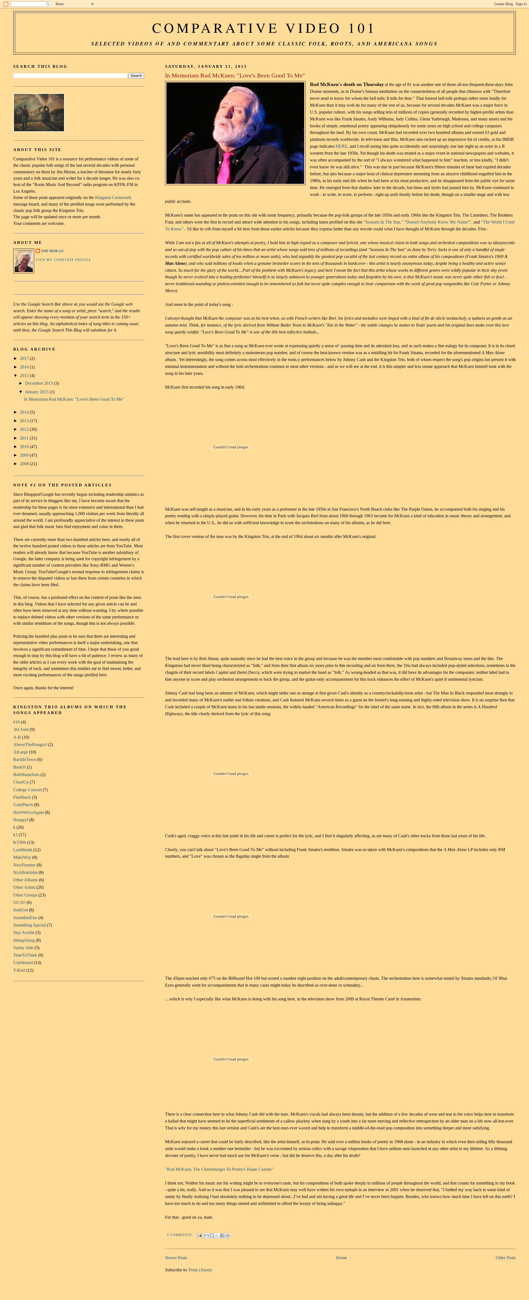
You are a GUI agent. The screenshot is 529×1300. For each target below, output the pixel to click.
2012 (25, 429)
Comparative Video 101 (264, 27)
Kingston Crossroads (113, 197)
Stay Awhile (23, 932)
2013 (25, 420)
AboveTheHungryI (30, 744)
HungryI (20, 819)
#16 (16, 722)
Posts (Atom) (200, 1269)
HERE (341, 146)
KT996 (19, 842)
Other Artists (24, 887)
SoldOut (20, 910)
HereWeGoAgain (28, 812)
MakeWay (22, 857)
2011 (25, 438)
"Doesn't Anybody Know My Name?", (438, 222)
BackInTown (24, 759)
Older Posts (506, 1257)
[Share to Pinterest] (227, 1235)
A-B (17, 737)
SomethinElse (25, 917)
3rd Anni (21, 729)
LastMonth (22, 849)
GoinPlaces (23, 804)
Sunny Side (23, 947)
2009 (25, 455)
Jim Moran (52, 251)
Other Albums (25, 880)
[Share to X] (217, 1235)
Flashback (22, 797)
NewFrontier (24, 865)
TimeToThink (25, 955)
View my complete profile (63, 260)
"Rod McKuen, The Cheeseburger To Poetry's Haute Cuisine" (219, 1169)
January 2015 (37, 391)
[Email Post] (199, 1235)
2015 (25, 375)
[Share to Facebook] (222, 1235)
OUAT (19, 902)
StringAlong (24, 940)
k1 (15, 834)
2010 (25, 446)
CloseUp (21, 782)
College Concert (27, 789)
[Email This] (206, 1235)
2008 (25, 463)
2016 (25, 367)
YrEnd (19, 970)
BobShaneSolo (26, 774)
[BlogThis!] (212, 1235)
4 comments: (180, 1235)
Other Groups (25, 895)
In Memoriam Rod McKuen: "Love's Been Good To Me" (235, 75)
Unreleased (23, 962)
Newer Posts (176, 1257)
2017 (25, 358)
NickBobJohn (25, 872)
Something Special (29, 925)
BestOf (19, 767)
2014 (25, 412)
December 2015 (39, 383)
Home (341, 1257)
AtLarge (20, 752)
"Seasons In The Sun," (383, 222)
